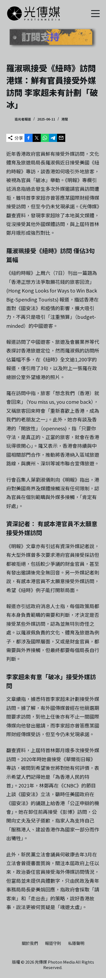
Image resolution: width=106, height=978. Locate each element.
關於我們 (30, 943)
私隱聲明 (76, 943)
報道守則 (53, 943)
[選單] (95, 13)
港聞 (64, 119)
